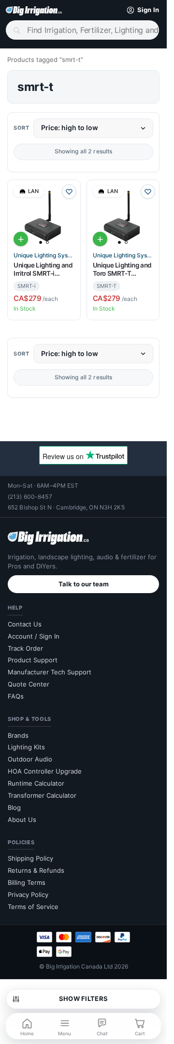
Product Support (33, 660)
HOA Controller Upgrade (45, 771)
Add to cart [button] (21, 239)
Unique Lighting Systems (44, 255)
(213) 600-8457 (30, 496)
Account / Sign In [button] (33, 636)
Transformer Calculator (42, 795)
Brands (18, 735)
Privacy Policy (28, 894)
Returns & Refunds (36, 870)
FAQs (16, 696)
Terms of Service (33, 906)
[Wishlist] (69, 191)
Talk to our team (83, 584)
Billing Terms (26, 882)
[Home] (34, 10)
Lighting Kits (26, 747)
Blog (14, 807)
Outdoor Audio (30, 759)
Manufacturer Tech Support (49, 672)
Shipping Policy (30, 858)
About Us (22, 819)
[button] (140, 10)
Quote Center (28, 684)
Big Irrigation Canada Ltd (79, 966)
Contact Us (25, 624)
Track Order (25, 648)
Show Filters (83, 998)
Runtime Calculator (36, 783)
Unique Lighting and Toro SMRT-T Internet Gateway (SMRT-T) (122, 269)
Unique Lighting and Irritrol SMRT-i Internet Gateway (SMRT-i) (43, 269)
